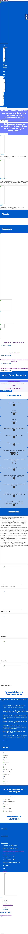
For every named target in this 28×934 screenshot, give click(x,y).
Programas (5, 47)
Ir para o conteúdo (4, 0)
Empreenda (7, 51)
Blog (4, 71)
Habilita (7, 57)
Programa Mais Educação (14, 352)
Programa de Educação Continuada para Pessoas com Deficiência (14, 368)
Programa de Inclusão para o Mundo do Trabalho (14, 342)
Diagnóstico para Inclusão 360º (14, 381)
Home (4, 45)
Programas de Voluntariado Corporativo (14, 388)
